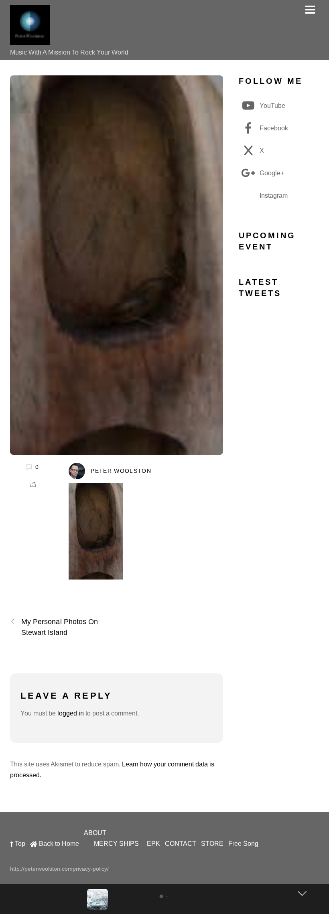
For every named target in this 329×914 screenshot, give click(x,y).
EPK (153, 843)
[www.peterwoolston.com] (30, 40)
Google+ (271, 173)
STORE (212, 843)
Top (19, 843)
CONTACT (180, 843)
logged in (70, 713)
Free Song (243, 843)
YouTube (271, 105)
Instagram (273, 195)
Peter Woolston (121, 471)
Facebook (273, 128)
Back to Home (58, 843)
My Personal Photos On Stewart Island (59, 626)
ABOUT (95, 832)
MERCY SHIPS (116, 843)
